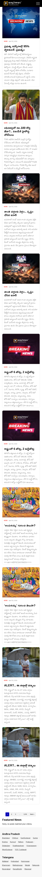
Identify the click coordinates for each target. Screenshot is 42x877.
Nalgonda (35, 865)
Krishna (5, 842)
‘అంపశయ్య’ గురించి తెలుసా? (19, 525)
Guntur (35, 838)
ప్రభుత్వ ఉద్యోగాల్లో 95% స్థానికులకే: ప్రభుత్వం (16, 47)
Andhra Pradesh (11, 834)
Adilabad (5, 861)
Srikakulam (6, 846)
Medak (27, 865)
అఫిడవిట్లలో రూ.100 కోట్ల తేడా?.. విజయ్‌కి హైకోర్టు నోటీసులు (17, 131)
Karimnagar (25, 861)
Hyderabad (15, 861)
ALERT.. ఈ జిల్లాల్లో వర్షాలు (20, 685)
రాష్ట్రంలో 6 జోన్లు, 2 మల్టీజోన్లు (19, 372)
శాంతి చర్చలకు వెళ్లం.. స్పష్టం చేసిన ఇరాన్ (18, 213)
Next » (32, 814)
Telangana (8, 857)
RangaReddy (17, 869)
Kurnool (13, 842)
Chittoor (15, 838)
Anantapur (6, 838)
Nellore (20, 842)
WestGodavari (7, 850)
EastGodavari (25, 838)
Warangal (27, 869)
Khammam (6, 865)
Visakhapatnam (18, 846)
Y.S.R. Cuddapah (21, 850)
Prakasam (29, 842)
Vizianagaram (31, 846)
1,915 (25, 814)
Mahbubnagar (18, 865)
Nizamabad (6, 869)
